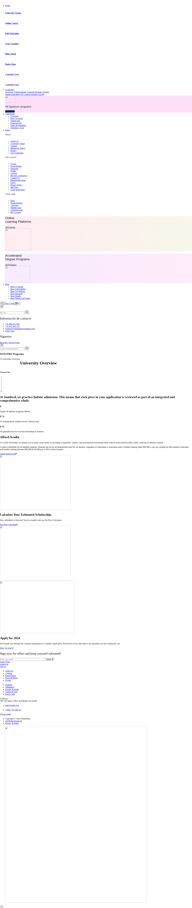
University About (17, 143)
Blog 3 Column (16, 287)
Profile (13, 171)
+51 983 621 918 (12, 324)
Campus (13, 146)
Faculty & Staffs (12, 689)
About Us (14, 141)
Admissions (10, 114)
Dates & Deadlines (18, 125)
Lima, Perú (9, 331)
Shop (12, 201)
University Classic (13, 13)
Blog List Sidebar (17, 291)
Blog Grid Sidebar (18, 289)
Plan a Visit (9, 303)
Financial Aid (16, 123)
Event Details (16, 166)
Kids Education (12, 33)
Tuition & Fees (11, 692)
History (13, 151)
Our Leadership (16, 153)
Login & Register (17, 190)
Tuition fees (15, 121)
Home (7, 5)
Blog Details (15, 296)
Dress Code (10, 694)
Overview (9, 92)
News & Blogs (11, 678)
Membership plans (18, 180)
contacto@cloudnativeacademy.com (20, 329)
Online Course (11, 23)
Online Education (12, 94)
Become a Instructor (18, 176)
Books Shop (10, 64)
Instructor (14, 168)
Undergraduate (20, 92)
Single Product (16, 203)
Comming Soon (12, 74)
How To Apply (16, 118)
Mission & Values (17, 148)
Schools (45, 92)
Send (49, 659)
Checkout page (16, 210)
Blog (7, 284)
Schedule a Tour (17, 128)
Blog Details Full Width (20, 298)
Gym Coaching (12, 44)
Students (8, 685)
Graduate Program (34, 92)
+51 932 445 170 (12, 326)
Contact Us (15, 178)
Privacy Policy (16, 185)
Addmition (9, 687)
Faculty (41, 94)
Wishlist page (15, 208)
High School (10, 54)
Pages (7, 130)
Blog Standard (16, 294)
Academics (9, 90)
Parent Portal (10, 676)
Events (13, 164)
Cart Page (14, 205)
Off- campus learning (29, 94)
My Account (15, 212)
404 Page (14, 187)
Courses (13, 173)
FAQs (12, 183)
